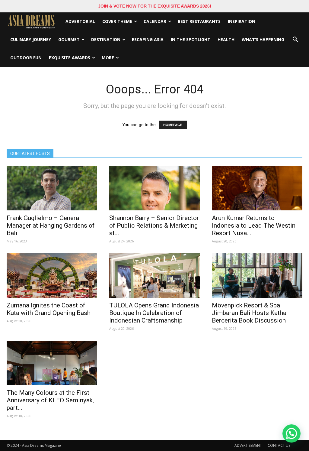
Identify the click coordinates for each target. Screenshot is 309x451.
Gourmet (69, 39)
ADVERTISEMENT (248, 445)
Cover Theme (117, 21)
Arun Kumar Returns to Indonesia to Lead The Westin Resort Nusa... (253, 225)
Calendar (155, 21)
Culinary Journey (30, 39)
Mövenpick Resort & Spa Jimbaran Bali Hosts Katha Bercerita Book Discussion (249, 313)
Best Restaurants (199, 21)
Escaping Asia (148, 39)
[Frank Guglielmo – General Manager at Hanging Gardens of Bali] (52, 188)
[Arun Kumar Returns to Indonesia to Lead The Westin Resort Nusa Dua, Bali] (257, 188)
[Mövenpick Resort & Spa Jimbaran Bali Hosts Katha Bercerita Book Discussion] (257, 275)
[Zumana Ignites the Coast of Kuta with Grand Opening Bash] (52, 275)
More (108, 57)
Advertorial (80, 21)
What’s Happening (263, 39)
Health (226, 39)
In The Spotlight (190, 39)
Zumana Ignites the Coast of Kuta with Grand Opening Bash (49, 309)
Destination (105, 39)
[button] (295, 39)
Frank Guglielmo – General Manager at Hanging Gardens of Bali (51, 225)
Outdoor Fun (26, 57)
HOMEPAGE (172, 125)
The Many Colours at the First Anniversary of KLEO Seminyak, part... (50, 400)
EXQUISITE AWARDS (69, 57)
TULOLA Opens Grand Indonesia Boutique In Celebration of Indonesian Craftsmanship (154, 313)
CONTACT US (279, 445)
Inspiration (241, 21)
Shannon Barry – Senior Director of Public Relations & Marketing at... (154, 225)
